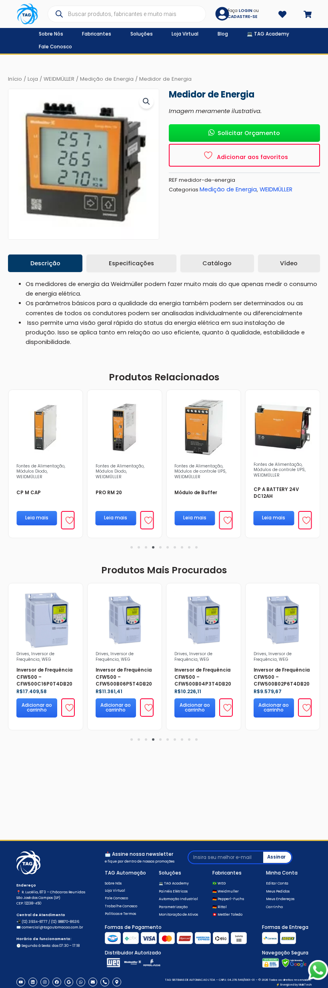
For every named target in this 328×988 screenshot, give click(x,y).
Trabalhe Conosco (121, 906)
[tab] (45, 263)
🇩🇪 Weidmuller (225, 891)
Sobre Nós (113, 883)
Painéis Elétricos (173, 891)
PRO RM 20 (109, 492)
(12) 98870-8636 (65, 921)
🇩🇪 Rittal (219, 907)
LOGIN (245, 11)
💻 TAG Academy (174, 883)
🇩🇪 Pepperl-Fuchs (228, 899)
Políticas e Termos (120, 913)
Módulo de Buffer (195, 492)
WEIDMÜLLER (59, 79)
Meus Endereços (280, 899)
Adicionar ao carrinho (37, 707)
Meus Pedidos (278, 891)
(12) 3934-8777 (35, 921)
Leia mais (36, 518)
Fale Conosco (116, 898)
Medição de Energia (107, 79)
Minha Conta (282, 873)
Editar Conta (277, 883)
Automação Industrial (178, 899)
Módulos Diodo (31, 471)
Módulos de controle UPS (200, 471)
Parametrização (173, 907)
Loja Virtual (115, 890)
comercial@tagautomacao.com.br (52, 927)
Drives (22, 654)
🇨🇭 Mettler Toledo (227, 914)
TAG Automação (125, 873)
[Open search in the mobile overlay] (126, 14)
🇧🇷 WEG (219, 883)
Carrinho (274, 907)
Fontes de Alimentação (40, 466)
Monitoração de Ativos (178, 914)
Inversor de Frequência (35, 656)
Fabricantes (227, 873)
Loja (33, 79)
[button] (146, 101)
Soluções (170, 873)
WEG (46, 659)
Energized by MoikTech (296, 984)
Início (15, 79)
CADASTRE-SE (242, 17)
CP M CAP (28, 492)
